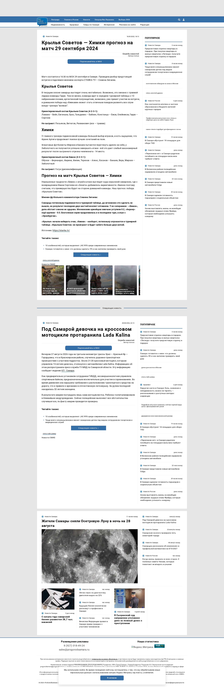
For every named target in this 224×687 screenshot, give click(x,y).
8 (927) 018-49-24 (74, 645)
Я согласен (112, 678)
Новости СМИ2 (48, 264)
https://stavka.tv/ (61, 230)
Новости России (154, 101)
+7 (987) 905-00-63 (86, 666)
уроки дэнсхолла (147, 367)
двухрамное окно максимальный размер (157, 416)
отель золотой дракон (51, 260)
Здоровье (146, 385)
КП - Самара (67, 370)
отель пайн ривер (49, 433)
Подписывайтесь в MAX (91, 61)
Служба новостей (131, 54)
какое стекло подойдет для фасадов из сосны (163, 129)
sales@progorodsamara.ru (74, 649)
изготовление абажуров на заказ (158, 83)
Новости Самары (52, 36)
